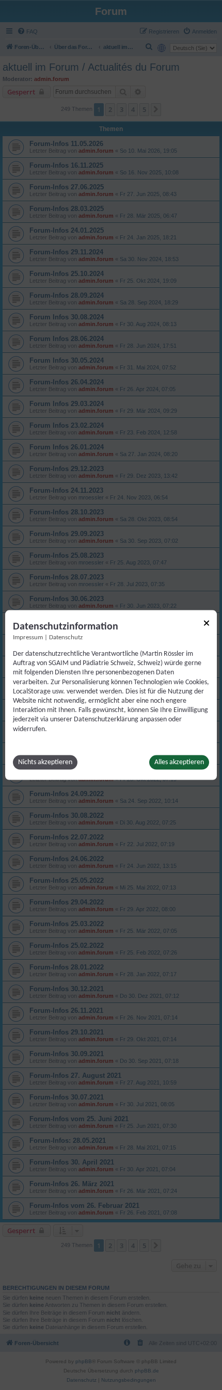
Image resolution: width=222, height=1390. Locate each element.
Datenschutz (66, 638)
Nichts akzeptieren (45, 762)
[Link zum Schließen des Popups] (206, 623)
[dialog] (111, 695)
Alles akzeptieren (179, 762)
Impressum (28, 638)
